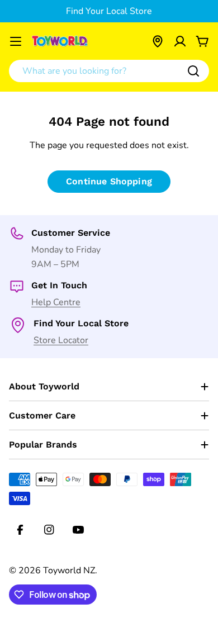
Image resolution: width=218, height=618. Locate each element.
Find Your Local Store (109, 11)
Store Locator (61, 340)
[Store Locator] (157, 41)
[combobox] (109, 71)
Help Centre (55, 302)
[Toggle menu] (15, 41)
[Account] (180, 41)
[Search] (193, 71)
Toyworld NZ (69, 570)
